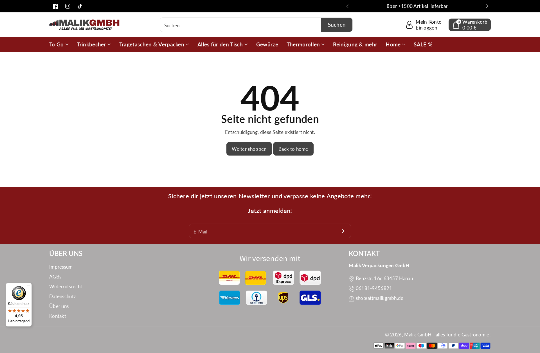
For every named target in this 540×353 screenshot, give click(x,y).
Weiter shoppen (249, 149)
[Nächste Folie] (487, 6)
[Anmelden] (341, 231)
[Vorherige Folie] (347, 6)
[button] (469, 25)
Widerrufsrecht (65, 286)
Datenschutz (62, 296)
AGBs (55, 277)
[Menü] (28, 286)
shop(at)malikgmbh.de (380, 298)
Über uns (59, 306)
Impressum (61, 267)
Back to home (293, 149)
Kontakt (57, 316)
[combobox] (256, 25)
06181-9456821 (374, 288)
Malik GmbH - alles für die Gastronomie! (447, 335)
